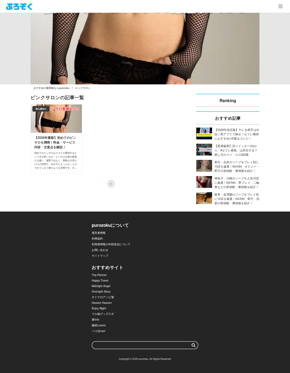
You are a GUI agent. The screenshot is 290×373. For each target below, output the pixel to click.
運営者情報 (99, 233)
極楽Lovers (99, 325)
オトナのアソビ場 (103, 297)
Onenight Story (101, 291)
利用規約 (97, 238)
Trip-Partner (99, 275)
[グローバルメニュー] (280, 6)
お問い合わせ (100, 250)
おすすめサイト (107, 267)
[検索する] (193, 345)
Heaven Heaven (102, 303)
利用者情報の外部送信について (111, 244)
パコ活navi (98, 331)
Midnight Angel (101, 286)
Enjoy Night (99, 308)
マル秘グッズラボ (103, 314)
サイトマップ (100, 255)
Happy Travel (100, 280)
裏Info (95, 319)
